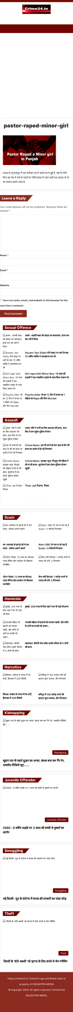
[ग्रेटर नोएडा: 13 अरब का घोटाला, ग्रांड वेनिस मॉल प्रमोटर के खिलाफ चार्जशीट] (19, 564)
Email (4, 270)
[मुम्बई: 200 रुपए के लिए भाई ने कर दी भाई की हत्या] (12, 611)
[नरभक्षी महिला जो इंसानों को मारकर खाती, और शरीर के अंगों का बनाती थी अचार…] (12, 629)
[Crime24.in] (36, 9)
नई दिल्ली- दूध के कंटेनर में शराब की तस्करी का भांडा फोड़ (34, 898)
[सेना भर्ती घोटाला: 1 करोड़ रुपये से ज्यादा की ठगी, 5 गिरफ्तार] (54, 564)
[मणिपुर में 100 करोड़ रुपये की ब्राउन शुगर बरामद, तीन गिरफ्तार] (54, 682)
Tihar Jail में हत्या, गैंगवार (37, 485)
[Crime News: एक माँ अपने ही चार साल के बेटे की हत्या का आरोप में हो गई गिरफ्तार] (12, 450)
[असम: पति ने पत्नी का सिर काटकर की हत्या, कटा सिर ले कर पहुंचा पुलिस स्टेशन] (12, 433)
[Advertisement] (36, 73)
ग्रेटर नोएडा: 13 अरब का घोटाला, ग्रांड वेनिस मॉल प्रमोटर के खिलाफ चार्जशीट (18, 580)
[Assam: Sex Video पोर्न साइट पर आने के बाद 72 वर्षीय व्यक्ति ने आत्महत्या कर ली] (12, 360)
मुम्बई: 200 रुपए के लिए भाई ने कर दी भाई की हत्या (46, 606)
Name (4, 255)
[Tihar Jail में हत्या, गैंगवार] (12, 490)
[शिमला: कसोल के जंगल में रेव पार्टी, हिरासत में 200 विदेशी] (19, 682)
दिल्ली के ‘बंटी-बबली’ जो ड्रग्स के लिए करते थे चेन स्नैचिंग (35, 961)
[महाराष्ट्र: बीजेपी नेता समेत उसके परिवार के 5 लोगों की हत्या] (12, 648)
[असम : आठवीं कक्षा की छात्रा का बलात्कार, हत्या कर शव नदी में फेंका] (12, 341)
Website (4, 285)
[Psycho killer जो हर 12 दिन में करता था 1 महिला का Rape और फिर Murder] (12, 400)
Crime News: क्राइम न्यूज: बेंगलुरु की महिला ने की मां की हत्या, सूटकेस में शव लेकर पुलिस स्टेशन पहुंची (46, 464)
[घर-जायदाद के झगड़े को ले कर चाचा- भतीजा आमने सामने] (19, 532)
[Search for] (68, 20)
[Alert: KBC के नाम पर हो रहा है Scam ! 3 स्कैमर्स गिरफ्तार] (54, 532)
